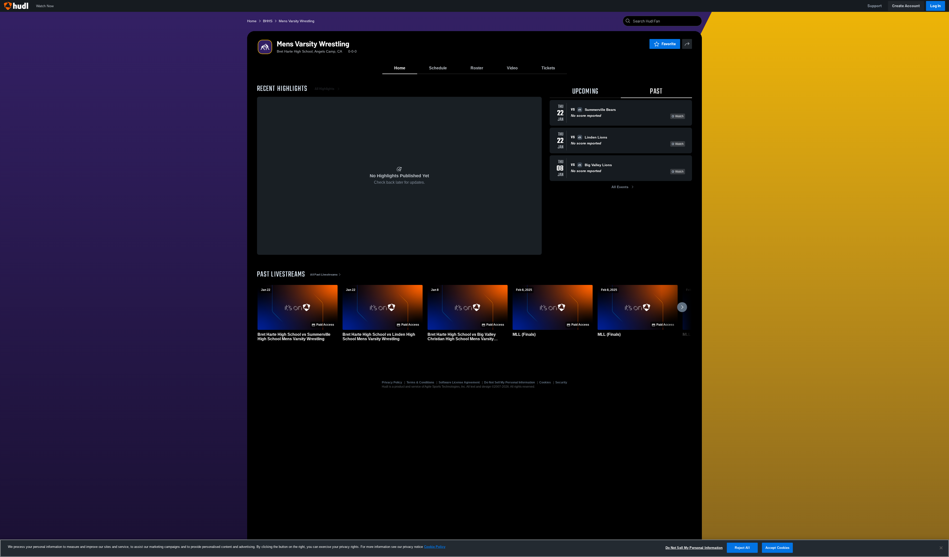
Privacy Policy (392, 382)
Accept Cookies (777, 548)
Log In (935, 5)
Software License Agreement (459, 382)
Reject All (742, 548)
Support (874, 5)
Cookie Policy (434, 547)
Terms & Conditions (420, 382)
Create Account (906, 5)
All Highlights (324, 89)
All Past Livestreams (324, 274)
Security (561, 382)
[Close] (941, 547)
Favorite (669, 43)
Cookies (545, 382)
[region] (474, 548)
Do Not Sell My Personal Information (509, 382)
